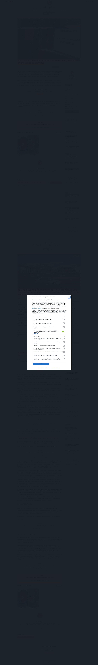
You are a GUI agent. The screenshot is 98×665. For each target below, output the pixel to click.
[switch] (63, 338)
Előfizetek (57, 336)
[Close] (60, 325)
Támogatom (51, 336)
